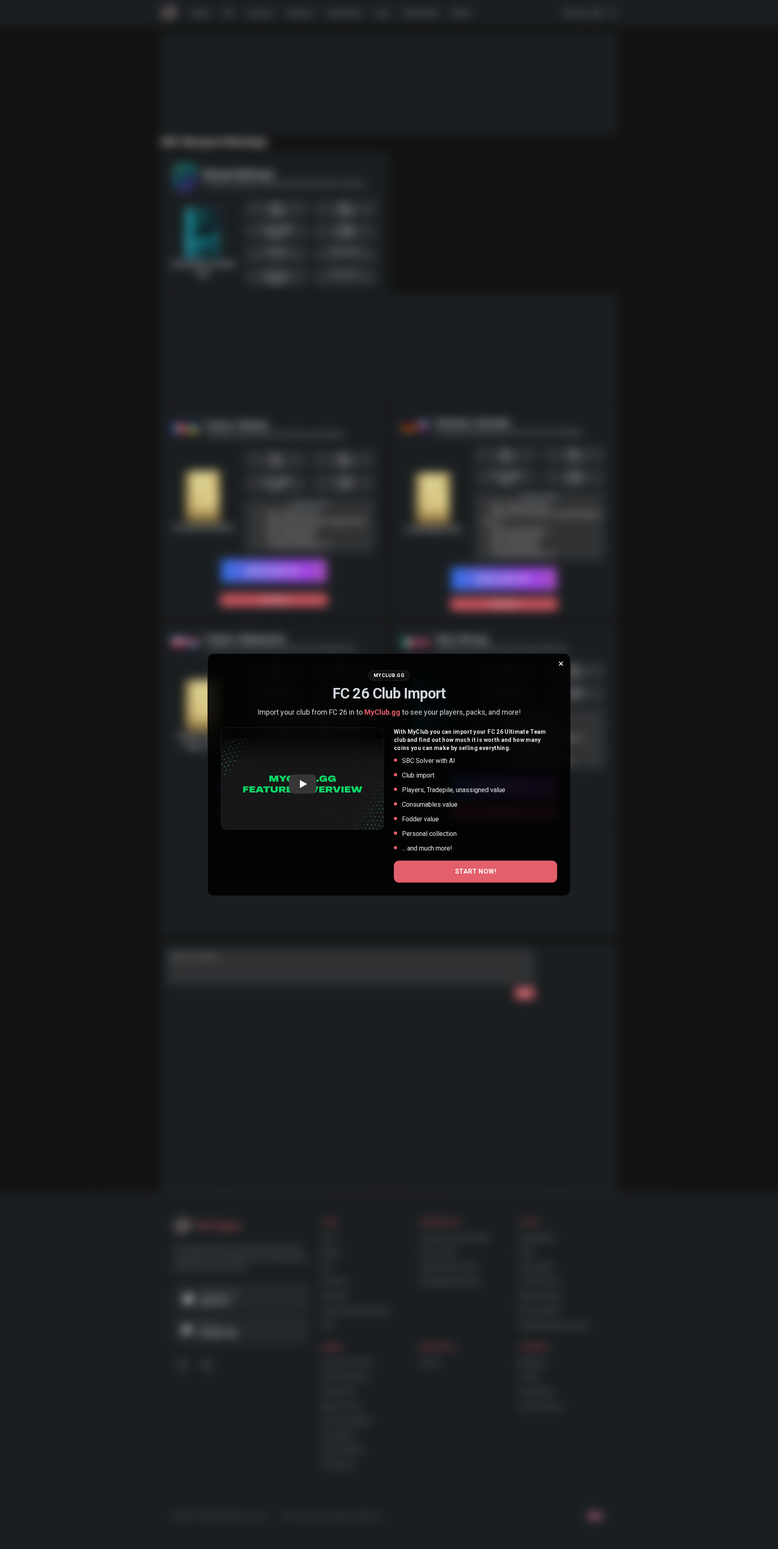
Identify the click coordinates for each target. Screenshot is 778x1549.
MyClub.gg (382, 712)
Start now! (475, 871)
